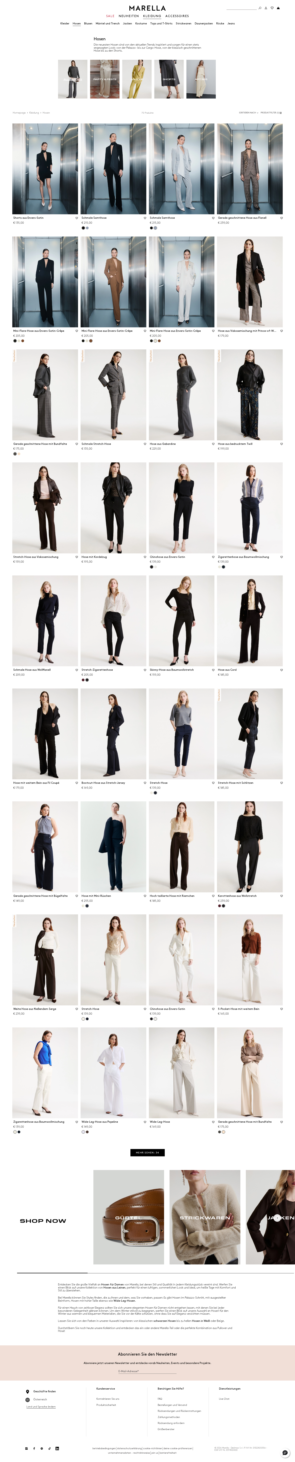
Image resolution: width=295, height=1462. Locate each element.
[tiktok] (49, 1448)
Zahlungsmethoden (169, 1417)
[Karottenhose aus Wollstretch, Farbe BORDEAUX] (219, 905)
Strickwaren (183, 23)
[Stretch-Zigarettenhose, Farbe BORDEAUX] (83, 680)
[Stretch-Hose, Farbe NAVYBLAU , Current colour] (155, 792)
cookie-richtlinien (152, 1448)
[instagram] (26, 1448)
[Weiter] (277, 1218)
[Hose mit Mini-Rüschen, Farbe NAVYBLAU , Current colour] (87, 905)
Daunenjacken (204, 23)
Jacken (127, 23)
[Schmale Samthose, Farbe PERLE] (87, 228)
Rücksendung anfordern (171, 1423)
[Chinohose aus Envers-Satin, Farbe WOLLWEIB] (155, 567)
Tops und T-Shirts (161, 23)
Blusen (88, 23)
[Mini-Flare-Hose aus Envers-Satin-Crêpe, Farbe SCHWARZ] (83, 340)
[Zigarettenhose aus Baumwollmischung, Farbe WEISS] (219, 567)
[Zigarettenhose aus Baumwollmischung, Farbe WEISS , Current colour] (15, 1132)
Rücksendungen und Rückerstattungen (179, 1411)
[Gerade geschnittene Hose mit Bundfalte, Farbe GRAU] (219, 1132)
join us (154, 1453)
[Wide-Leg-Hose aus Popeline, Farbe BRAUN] (87, 1132)
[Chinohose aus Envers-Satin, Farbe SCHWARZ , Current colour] (151, 567)
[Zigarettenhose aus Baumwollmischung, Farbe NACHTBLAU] (19, 1132)
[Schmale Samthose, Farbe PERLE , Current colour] (155, 228)
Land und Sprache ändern (41, 1407)
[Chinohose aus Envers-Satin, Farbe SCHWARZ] (151, 1019)
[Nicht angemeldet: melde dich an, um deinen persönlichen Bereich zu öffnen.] (266, 8)
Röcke (220, 23)
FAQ (160, 1399)
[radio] (72, 79)
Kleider (64, 23)
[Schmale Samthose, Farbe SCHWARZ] (151, 228)
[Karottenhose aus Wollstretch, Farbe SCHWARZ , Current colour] (223, 905)
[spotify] (42, 1448)
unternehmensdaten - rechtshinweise (129, 1453)
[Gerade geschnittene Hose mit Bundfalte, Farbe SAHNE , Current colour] (223, 1132)
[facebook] (34, 1448)
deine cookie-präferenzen (178, 1448)
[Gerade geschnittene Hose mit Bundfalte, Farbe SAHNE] (19, 453)
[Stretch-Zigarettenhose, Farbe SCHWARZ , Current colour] (87, 680)
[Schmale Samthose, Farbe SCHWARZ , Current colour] (83, 228)
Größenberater (166, 1429)
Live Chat (224, 1399)
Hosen (77, 23)
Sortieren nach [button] (247, 113)
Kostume (141, 23)
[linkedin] (57, 1448)
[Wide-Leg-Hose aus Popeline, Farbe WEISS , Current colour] (83, 1132)
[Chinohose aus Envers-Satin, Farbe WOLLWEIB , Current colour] (155, 1019)
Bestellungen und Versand (172, 1405)
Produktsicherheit (106, 1405)
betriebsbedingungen (104, 1448)
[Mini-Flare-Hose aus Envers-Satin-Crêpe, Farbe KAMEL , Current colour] (90, 340)
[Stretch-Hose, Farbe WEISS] (151, 792)
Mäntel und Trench (108, 23)
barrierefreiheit (168, 1453)
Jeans (231, 23)
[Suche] (260, 8)
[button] (272, 113)
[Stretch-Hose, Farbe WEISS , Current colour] (83, 1019)
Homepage (19, 113)
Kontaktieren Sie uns (107, 1399)
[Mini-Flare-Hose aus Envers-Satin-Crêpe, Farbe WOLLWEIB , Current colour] (155, 340)
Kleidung (34, 113)
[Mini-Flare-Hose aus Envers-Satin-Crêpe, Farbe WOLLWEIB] (19, 340)
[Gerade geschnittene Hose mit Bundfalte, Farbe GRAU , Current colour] (15, 453)
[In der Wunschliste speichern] (76, 219)
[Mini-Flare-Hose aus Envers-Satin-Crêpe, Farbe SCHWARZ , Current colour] (15, 340)
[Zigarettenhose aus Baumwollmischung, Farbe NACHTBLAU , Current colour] (223, 567)
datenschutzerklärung (129, 1448)
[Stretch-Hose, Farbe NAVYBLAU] (87, 1019)
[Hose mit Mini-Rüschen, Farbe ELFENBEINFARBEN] (83, 905)
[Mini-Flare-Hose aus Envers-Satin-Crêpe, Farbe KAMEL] (22, 340)
